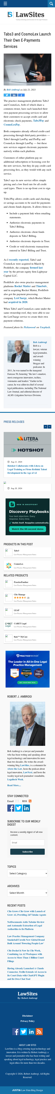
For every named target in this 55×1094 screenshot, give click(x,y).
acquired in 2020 (17, 302)
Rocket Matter (22, 286)
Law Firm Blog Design (27, 1090)
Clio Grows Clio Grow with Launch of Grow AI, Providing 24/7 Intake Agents (26, 912)
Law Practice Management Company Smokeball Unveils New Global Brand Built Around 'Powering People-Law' (26, 939)
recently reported (19, 260)
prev (45, 427)
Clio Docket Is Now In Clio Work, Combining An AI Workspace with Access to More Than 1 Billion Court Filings (25, 956)
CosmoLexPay (12, 124)
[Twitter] (18, 808)
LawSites (24, 765)
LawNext (27, 772)
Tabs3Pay (38, 120)
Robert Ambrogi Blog (27, 16)
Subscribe (27, 851)
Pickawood (29, 327)
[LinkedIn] (26, 808)
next (49, 427)
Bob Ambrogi (13, 89)
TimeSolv (41, 286)
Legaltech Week (15, 779)
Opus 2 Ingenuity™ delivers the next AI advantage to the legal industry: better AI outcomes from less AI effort (27, 453)
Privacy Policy (28, 1021)
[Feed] (39, 1031)
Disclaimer (27, 1015)
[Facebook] (10, 808)
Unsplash (45, 327)
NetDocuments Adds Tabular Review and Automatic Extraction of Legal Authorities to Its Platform (25, 925)
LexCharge (20, 298)
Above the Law (14, 768)
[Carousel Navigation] (27, 427)
